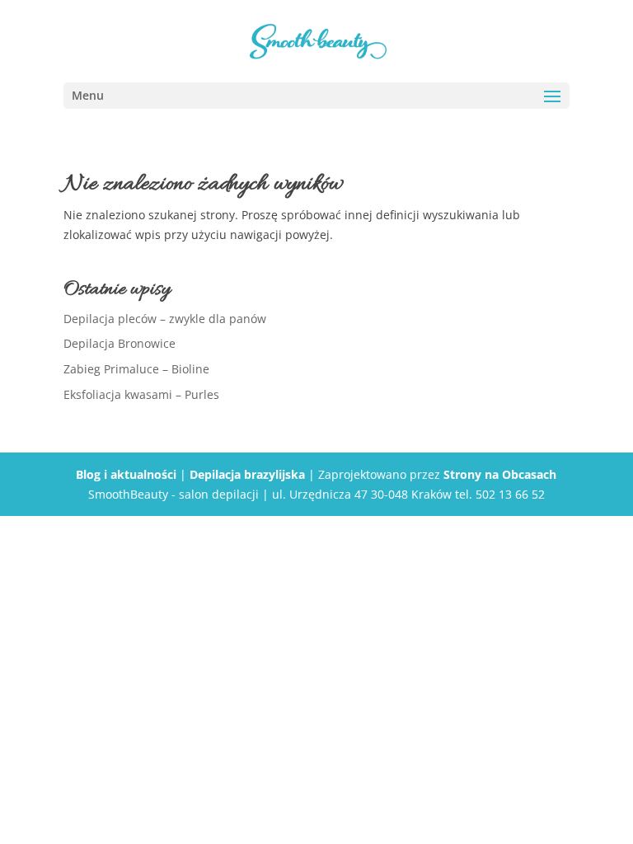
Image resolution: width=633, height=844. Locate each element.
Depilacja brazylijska (247, 474)
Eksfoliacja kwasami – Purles (141, 394)
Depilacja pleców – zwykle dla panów (164, 318)
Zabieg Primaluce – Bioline (136, 369)
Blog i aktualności (126, 474)
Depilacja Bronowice (119, 343)
